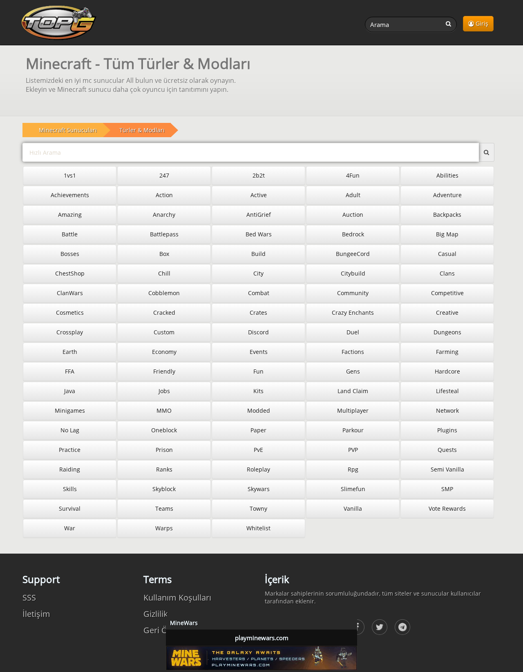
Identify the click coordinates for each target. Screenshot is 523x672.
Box (164, 254)
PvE (258, 450)
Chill (164, 273)
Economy (164, 352)
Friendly (164, 371)
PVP (353, 450)
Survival (69, 508)
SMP (447, 489)
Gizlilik (155, 613)
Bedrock (353, 234)
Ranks (164, 469)
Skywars (259, 489)
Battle (70, 234)
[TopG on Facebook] (379, 627)
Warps (164, 528)
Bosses (69, 254)
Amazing (70, 214)
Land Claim (352, 391)
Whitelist (258, 528)
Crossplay (69, 332)
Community (353, 293)
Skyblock (164, 489)
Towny (258, 508)
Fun (258, 371)
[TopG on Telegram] (402, 627)
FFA (69, 371)
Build (258, 254)
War (69, 528)
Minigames (70, 410)
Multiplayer (353, 410)
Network (447, 410)
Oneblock (164, 430)
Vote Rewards (447, 508)
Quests (447, 450)
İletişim (36, 613)
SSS (29, 597)
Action (164, 195)
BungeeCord (353, 254)
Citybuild (353, 273)
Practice (69, 450)
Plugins (447, 430)
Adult (353, 195)
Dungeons (447, 332)
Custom (164, 332)
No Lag (69, 430)
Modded (258, 410)
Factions (353, 352)
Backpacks (447, 214)
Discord (258, 332)
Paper (258, 430)
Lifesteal (447, 391)
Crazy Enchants (353, 312)
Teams (164, 508)
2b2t (259, 175)
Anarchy (164, 214)
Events (259, 352)
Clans (447, 273)
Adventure (447, 195)
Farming (447, 352)
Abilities (447, 175)
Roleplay (258, 469)
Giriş (481, 23)
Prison (164, 450)
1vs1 (70, 175)
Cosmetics (70, 312)
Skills (70, 489)
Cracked (164, 312)
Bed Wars (259, 234)
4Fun (353, 175)
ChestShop (70, 273)
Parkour (353, 430)
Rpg (353, 469)
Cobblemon (164, 293)
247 (164, 175)
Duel (352, 332)
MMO (164, 410)
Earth (70, 352)
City (258, 273)
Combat (258, 293)
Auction (352, 214)
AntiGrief (258, 214)
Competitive (447, 293)
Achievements (70, 195)
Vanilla (353, 508)
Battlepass (164, 234)
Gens (353, 371)
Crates (258, 312)
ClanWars (70, 293)
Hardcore (447, 371)
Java (69, 391)
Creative (447, 312)
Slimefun (353, 489)
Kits (258, 391)
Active (258, 195)
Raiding (69, 469)
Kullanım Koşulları (177, 597)
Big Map (447, 234)
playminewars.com (261, 638)
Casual (447, 254)
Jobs (164, 391)
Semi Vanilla (447, 469)
